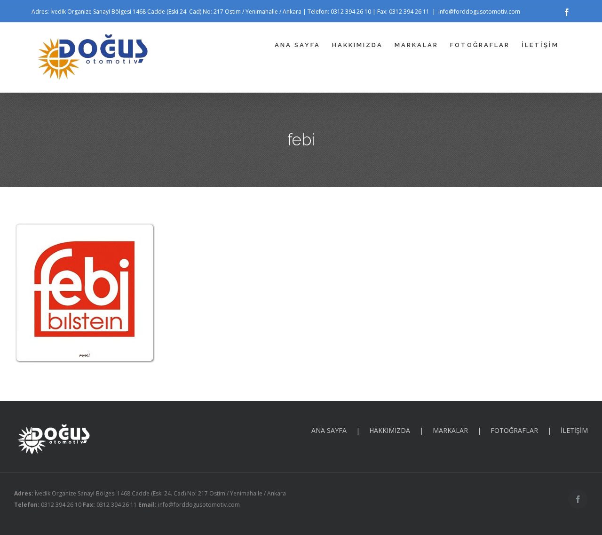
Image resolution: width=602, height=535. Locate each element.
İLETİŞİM (574, 430)
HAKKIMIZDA (389, 430)
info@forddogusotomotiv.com (479, 12)
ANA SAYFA (329, 430)
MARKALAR (450, 430)
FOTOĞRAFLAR (514, 430)
